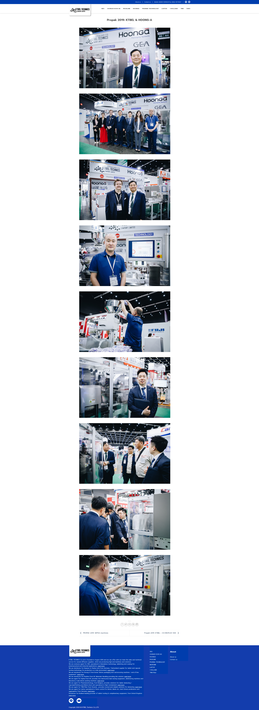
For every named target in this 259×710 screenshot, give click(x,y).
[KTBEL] (79, 10)
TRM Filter (153, 673)
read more (101, 666)
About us (138, 2)
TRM (182, 8)
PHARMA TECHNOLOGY (150, 8)
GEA (102, 8)
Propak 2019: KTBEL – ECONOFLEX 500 (160, 633)
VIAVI (188, 8)
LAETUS (164, 8)
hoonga (136, 8)
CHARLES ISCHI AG (156, 654)
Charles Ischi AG (113, 8)
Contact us (147, 2)
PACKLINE (153, 659)
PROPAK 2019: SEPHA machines (95, 633)
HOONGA (153, 657)
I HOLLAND (174, 8)
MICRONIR (153, 665)
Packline (126, 8)
